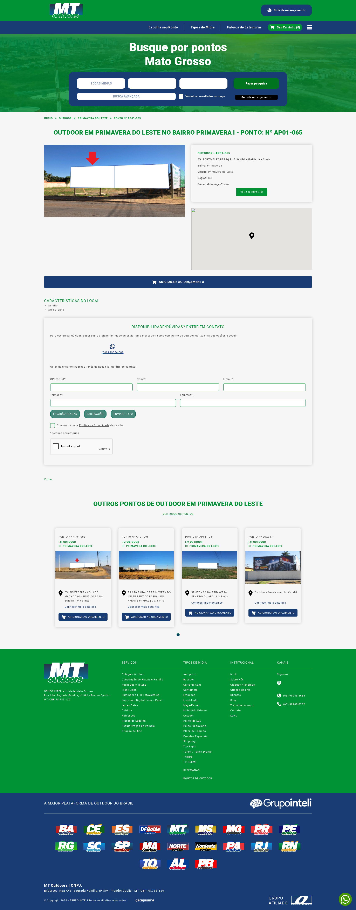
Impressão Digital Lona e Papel (142, 700)
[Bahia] (66, 829)
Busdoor (188, 679)
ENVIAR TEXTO (123, 414)
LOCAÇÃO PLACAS (65, 414)
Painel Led (128, 715)
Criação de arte (240, 689)
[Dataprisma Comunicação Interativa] (144, 900)
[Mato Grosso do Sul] (206, 829)
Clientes (235, 695)
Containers (190, 689)
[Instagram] (279, 683)
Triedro (188, 756)
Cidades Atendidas (242, 684)
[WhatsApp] (345, 899)
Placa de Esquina (194, 731)
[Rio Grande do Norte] (290, 846)
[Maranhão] (150, 846)
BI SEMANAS (191, 770)
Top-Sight (189, 746)
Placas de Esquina (134, 720)
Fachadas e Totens (134, 684)
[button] (251, 235)
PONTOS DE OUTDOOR (197, 778)
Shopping (189, 741)
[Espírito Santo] (122, 829)
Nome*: (141, 379)
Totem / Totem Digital (197, 751)
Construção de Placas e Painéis (142, 679)
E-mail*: (228, 379)
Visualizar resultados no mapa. (205, 96)
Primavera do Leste (93, 118)
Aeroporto (189, 674)
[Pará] (234, 846)
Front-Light (129, 689)
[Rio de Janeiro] (262, 846)
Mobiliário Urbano (195, 710)
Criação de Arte (132, 731)
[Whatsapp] (279, 695)
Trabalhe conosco (242, 705)
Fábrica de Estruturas (244, 27)
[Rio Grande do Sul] (66, 846)
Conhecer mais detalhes (80, 606)
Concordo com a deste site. (90, 425)
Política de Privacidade (94, 425)
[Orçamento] (285, 27)
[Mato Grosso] (178, 829)
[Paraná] (262, 829)
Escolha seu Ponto (163, 27)
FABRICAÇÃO (95, 414)
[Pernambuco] (290, 829)
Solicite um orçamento (290, 10)
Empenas (189, 695)
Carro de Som (192, 684)
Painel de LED (192, 720)
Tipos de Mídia (202, 27)
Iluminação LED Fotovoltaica (140, 695)
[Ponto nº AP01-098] (146, 567)
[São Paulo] (122, 846)
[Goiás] (150, 829)
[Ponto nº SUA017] (273, 567)
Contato (235, 710)
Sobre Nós (237, 679)
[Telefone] (279, 704)
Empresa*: (186, 395)
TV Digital (189, 762)
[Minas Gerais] (234, 829)
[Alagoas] (178, 864)
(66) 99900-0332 (294, 704)
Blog (233, 700)
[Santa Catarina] (94, 846)
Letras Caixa (130, 705)
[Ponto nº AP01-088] (83, 567)
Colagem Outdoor (133, 674)
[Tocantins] (150, 863)
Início (48, 118)
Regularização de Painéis (138, 726)
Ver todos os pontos (178, 513)
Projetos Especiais (195, 736)
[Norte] (178, 846)
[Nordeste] (206, 846)
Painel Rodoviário (194, 726)
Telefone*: (56, 395)
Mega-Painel (191, 705)
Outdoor (65, 118)
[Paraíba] (206, 863)
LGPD (233, 715)
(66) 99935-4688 (113, 352)
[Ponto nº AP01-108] (209, 567)
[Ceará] (94, 829)
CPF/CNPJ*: (58, 379)
